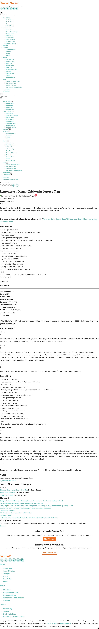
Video (5, 581)
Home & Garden (7, 28)
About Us (6, 590)
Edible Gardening (11, 43)
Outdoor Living (10, 41)
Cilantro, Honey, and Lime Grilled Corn (14, 490)
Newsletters (6, 89)
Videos (8, 55)
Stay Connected (4, 183)
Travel (5, 57)
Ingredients (4, 481)
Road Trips (9, 67)
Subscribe (6, 177)
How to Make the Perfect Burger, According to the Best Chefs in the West (21, 503)
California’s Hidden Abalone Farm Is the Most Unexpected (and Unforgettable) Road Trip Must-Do (29, 518)
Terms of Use (52, 623)
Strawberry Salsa (6, 495)
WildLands (9, 63)
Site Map (6, 600)
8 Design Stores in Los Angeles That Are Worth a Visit (16, 513)
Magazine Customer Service (11, 179)
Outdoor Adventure (11, 69)
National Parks (10, 73)
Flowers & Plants (10, 39)
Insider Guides (10, 59)
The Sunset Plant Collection (13, 598)
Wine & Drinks (10, 26)
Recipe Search (10, 20)
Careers (6, 611)
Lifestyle (5, 47)
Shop (4, 79)
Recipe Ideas (9, 22)
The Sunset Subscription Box (14, 87)
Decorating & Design (12, 32)
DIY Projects (9, 35)
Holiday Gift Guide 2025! (13, 81)
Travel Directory (10, 61)
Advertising (7, 609)
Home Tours (9, 30)
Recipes (3, 501)
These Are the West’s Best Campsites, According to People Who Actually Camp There (25, 508)
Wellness (8, 51)
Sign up (3, 526)
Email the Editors (9, 614)
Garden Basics (10, 33)
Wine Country (10, 65)
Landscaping (10, 37)
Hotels (8, 75)
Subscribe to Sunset (10, 592)
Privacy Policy (65, 623)
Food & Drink (6, 18)
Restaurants (9, 24)
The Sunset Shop (11, 83)
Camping (8, 71)
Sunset (2, 564)
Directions (12, 481)
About (2, 586)
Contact (3, 605)
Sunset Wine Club (11, 85)
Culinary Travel (10, 77)
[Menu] (0, 1)
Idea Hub (5, 45)
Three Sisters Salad (7, 493)
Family (8, 53)
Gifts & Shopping (11, 49)
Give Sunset (6, 91)
